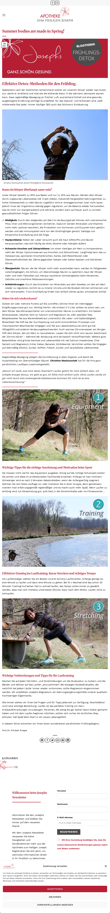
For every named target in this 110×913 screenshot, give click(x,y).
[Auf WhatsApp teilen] (42, 740)
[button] (105, 866)
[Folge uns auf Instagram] (57, 3)
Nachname (62, 804)
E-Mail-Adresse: (65, 817)
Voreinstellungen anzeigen (55, 905)
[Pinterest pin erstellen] (62, 740)
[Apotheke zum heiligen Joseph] (55, 15)
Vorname (61, 791)
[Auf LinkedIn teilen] (68, 740)
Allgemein (7, 767)
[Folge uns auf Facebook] (53, 3)
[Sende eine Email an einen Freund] (57, 740)
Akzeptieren (55, 889)
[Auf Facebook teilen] (47, 740)
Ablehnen (55, 897)
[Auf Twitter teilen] (52, 740)
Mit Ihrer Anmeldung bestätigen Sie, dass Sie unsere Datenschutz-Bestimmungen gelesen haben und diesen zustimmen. (82, 844)
